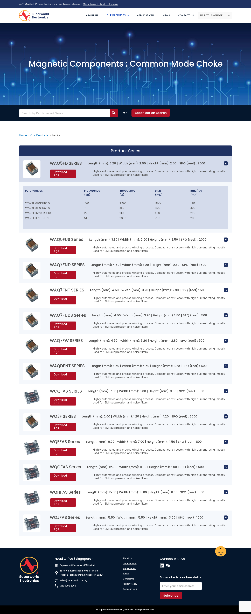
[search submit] (114, 113)
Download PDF (60, 173)
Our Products (39, 135)
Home (23, 135)
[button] (150, 113)
